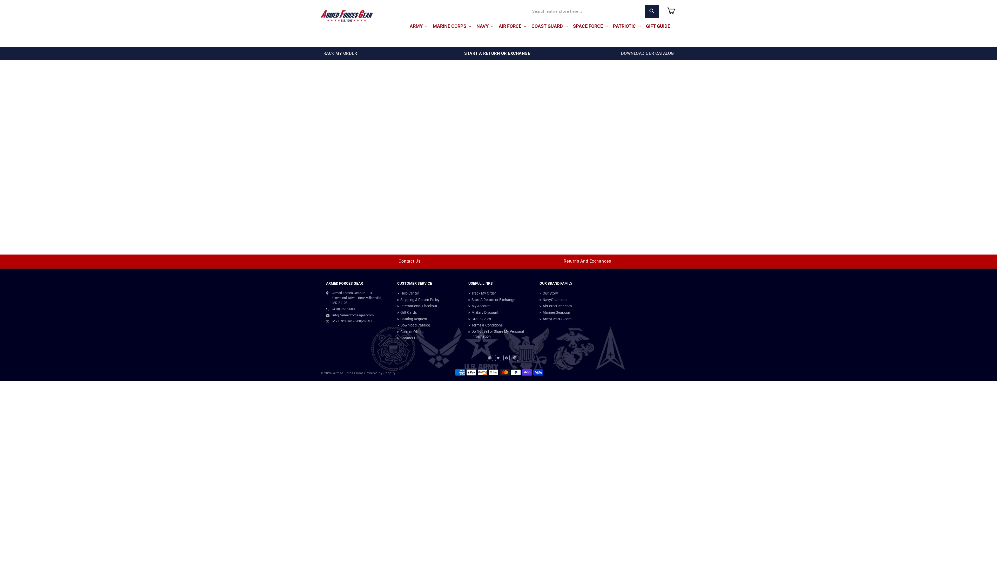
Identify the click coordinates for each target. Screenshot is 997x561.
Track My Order (483, 293)
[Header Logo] (347, 16)
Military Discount (484, 312)
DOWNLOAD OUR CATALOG (647, 53)
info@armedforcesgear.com (353, 315)
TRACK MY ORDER (339, 53)
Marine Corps (450, 26)
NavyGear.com (555, 300)
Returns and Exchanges (587, 261)
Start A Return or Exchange (493, 300)
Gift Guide (658, 26)
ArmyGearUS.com (557, 319)
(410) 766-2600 (343, 309)
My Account (481, 306)
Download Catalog (415, 325)
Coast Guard (547, 26)
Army (417, 26)
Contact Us (410, 261)
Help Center (409, 293)
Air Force (510, 26)
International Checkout (418, 306)
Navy (483, 26)
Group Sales (481, 319)
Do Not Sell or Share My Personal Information (497, 334)
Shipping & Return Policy (420, 300)
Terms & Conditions (487, 325)
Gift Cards (408, 312)
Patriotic (625, 26)
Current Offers (411, 332)
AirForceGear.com (557, 306)
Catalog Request (413, 319)
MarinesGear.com (557, 312)
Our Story (550, 293)
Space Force (588, 26)
